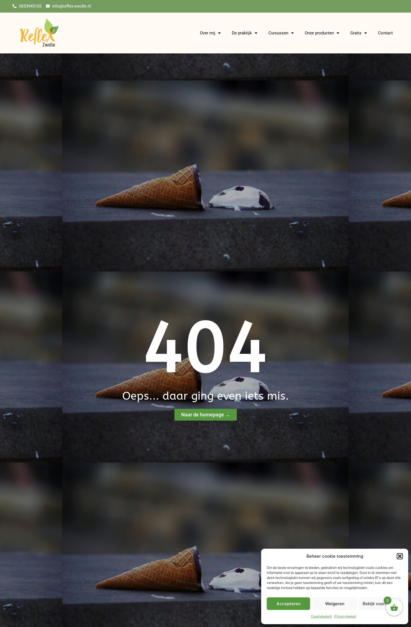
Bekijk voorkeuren (381, 603)
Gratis (356, 33)
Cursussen (278, 33)
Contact (385, 33)
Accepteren (289, 603)
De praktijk (242, 33)
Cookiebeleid (321, 616)
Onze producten (319, 33)
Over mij (207, 33)
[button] (400, 556)
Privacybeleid (345, 616)
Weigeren (334, 603)
